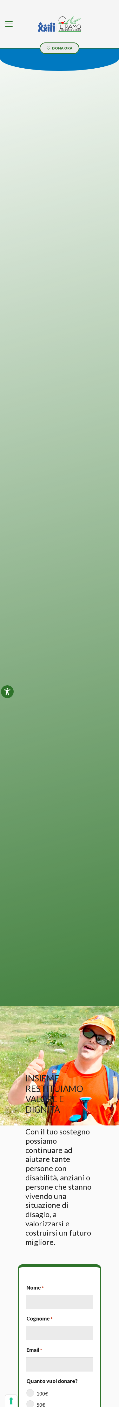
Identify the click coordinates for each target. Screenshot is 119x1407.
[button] (9, 24)
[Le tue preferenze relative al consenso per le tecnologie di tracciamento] (11, 1401)
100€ (42, 1393)
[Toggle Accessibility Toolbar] (7, 692)
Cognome (39, 1318)
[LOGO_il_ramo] (59, 24)
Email (34, 1350)
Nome (34, 1287)
